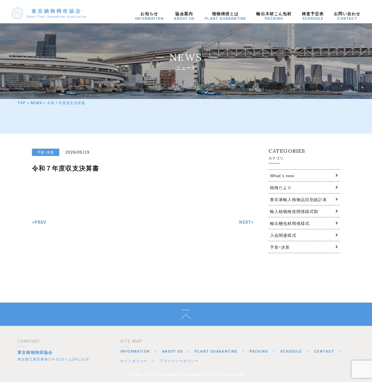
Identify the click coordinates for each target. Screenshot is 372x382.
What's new (282, 175)
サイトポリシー (134, 360)
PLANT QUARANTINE (216, 351)
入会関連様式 (283, 235)
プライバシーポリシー (179, 360)
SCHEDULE (291, 351)
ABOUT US (172, 351)
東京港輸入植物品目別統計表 (298, 199)
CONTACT (324, 351)
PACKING (258, 351)
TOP (21, 103)
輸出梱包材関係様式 (290, 223)
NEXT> (246, 222)
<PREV (39, 222)
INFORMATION (135, 351)
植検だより (281, 187)
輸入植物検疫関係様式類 (294, 211)
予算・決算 (280, 247)
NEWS (36, 103)
